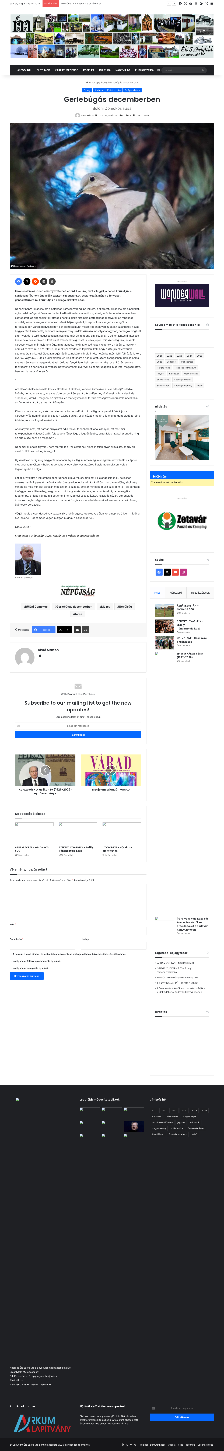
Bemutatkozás (158, 1444)
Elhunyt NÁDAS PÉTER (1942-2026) (80, 3)
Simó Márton (87, 115)
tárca (78, 614)
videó (199, 385)
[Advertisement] (184, 1044)
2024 (189, 355)
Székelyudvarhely (183, 385)
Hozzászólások (200, 592)
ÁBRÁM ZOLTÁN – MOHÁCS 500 (32, 849)
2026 (159, 361)
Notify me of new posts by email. (31, 968)
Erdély (104, 82)
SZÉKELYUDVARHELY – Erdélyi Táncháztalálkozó (76, 849)
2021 (159, 355)
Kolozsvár (174, 373)
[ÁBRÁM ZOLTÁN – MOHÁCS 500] (34, 833)
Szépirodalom (132, 90)
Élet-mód (43, 70)
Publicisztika (144, 70)
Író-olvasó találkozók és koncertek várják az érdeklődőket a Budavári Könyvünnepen (192, 924)
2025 (199, 355)
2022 (169, 355)
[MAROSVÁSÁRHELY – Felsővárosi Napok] (134, 1139)
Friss (157, 592)
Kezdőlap (93, 82)
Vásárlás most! (206, 1444)
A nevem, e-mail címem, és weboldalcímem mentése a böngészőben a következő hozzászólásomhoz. (70, 954)
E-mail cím (16, 939)
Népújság (125, 606)
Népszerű (176, 592)
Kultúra (105, 70)
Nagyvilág (122, 70)
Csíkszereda (187, 361)
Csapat (172, 1444)
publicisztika (163, 379)
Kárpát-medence (66, 70)
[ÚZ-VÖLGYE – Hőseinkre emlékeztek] (122, 833)
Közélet (88, 70)
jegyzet (160, 373)
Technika (190, 1444)
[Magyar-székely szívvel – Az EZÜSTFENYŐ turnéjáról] (112, 1113)
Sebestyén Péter (182, 379)
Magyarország (191, 373)
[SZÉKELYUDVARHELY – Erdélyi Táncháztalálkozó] (78, 833)
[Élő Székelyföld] (112, 36)
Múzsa (105, 606)
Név (13, 924)
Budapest (171, 361)
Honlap (85, 939)
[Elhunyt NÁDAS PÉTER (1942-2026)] (164, 783)
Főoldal (26, 70)
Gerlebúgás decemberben (74, 606)
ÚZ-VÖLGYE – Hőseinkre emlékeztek (117, 849)
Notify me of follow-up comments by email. (37, 961)
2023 (179, 355)
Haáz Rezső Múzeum (185, 367)
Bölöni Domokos (36, 606)
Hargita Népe (163, 367)
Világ (180, 1444)
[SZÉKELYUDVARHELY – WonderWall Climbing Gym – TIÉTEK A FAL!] (112, 1139)
